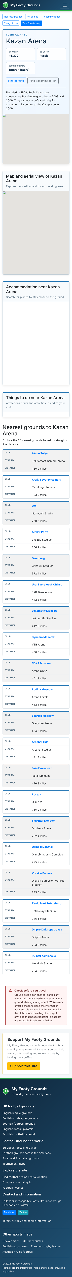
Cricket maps (11, 1241)
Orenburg (38, 558)
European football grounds (20, 1147)
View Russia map (31, 23)
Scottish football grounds (19, 1123)
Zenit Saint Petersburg (46, 903)
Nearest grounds (13, 16)
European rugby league (45, 1246)
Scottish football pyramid (19, 1134)
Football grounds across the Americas (27, 1153)
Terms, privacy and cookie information (27, 1220)
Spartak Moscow (43, 715)
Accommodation (51, 16)
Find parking (16, 80)
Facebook (9, 1212)
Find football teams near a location (25, 1177)
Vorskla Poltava (42, 873)
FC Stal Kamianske (44, 955)
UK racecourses (33, 1241)
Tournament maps (14, 1163)
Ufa (34, 505)
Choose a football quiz (17, 1182)
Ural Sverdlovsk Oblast (47, 584)
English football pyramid (18, 1129)
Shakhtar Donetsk (43, 820)
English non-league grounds (20, 1118)
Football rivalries (13, 1187)
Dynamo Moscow (43, 637)
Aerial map (32, 16)
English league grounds (17, 1113)
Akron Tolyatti (41, 453)
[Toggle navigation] (64, 5)
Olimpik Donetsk (42, 846)
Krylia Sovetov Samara (46, 479)
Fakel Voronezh (42, 768)
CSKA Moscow (41, 663)
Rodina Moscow (42, 689)
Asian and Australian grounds (21, 1158)
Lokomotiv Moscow (44, 610)
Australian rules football (18, 1251)
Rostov (36, 794)
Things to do (11, 23)
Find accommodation (43, 80)
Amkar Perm (40, 532)
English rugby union (15, 1246)
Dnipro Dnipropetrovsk (47, 929)
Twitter (23, 1212)
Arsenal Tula (40, 742)
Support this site (23, 1066)
